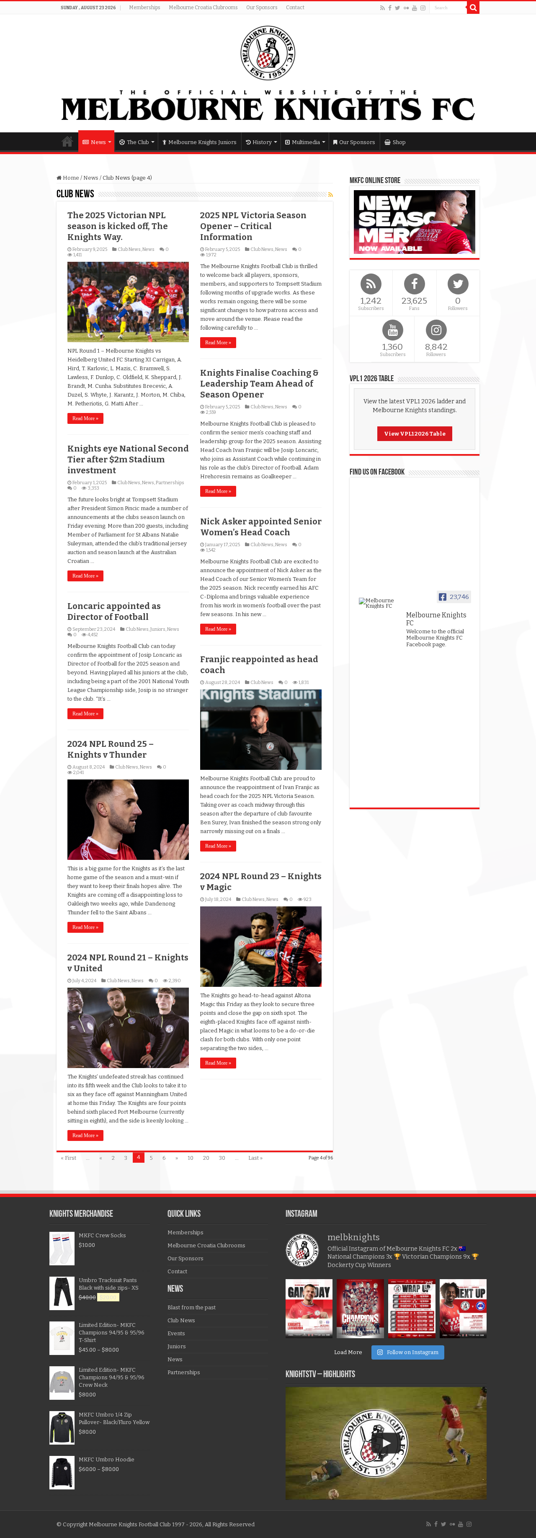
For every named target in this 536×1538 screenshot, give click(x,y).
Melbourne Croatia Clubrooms (203, 7)
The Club (138, 142)
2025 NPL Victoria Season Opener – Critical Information (253, 226)
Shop (399, 142)
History (262, 142)
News (98, 142)
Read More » (85, 418)
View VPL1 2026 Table (415, 434)
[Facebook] (389, 8)
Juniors (157, 629)
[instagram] (423, 8)
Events (176, 1333)
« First (68, 1158)
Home (67, 141)
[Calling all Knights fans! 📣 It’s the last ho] (463, 1308)
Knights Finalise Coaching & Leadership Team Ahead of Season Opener (259, 384)
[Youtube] (414, 8)
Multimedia (306, 142)
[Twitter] (397, 8)
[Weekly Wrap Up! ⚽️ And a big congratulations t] (412, 1308)
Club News (129, 249)
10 (190, 1158)
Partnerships (170, 482)
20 (206, 1158)
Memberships (144, 7)
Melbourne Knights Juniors (202, 142)
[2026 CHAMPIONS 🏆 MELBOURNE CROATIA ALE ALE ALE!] (360, 1308)
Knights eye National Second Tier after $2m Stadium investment (128, 459)
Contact (295, 7)
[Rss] (382, 8)
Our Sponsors (262, 7)
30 (222, 1158)
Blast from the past (192, 1307)
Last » (255, 1158)
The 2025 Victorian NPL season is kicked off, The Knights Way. (117, 226)
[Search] (473, 7)
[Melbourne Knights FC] (268, 73)
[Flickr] (406, 8)
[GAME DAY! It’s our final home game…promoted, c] (309, 1308)
